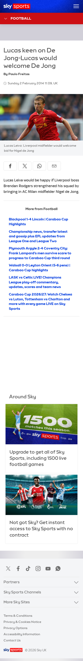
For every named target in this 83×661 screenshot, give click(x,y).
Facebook (18, 568)
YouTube (48, 568)
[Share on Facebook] (10, 166)
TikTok (28, 568)
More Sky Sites (17, 602)
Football (21, 18)
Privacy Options (15, 628)
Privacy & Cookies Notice (22, 621)
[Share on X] (24, 166)
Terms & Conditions (18, 615)
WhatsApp (58, 568)
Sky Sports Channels (22, 592)
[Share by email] (54, 166)
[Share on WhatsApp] (39, 166)
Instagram (38, 568)
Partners (12, 582)
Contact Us (12, 640)
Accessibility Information (22, 634)
